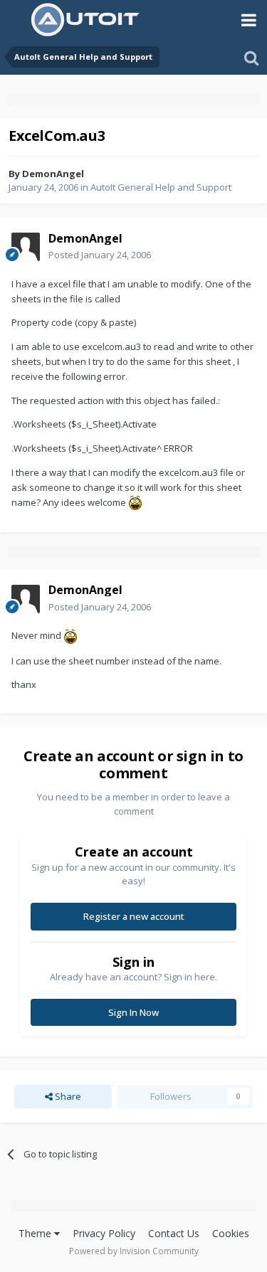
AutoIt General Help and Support (160, 187)
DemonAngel (53, 173)
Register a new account (133, 916)
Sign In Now (133, 1012)
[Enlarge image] (135, 502)
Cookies (230, 1233)
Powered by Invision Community (134, 1251)
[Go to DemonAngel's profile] (25, 247)
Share (67, 1096)
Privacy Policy (104, 1233)
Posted (99, 254)
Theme (36, 1233)
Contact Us (173, 1233)
